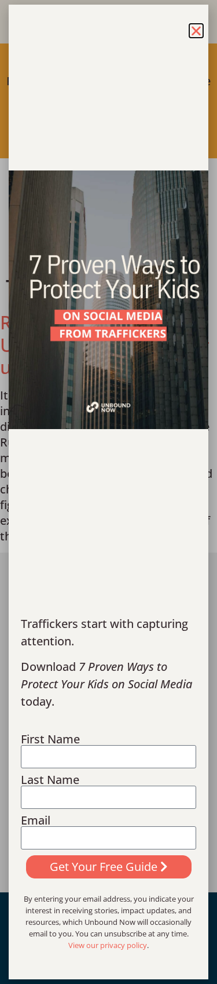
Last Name (50, 780)
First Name (50, 739)
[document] (108, 492)
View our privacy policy (107, 945)
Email (35, 820)
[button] (196, 30)
